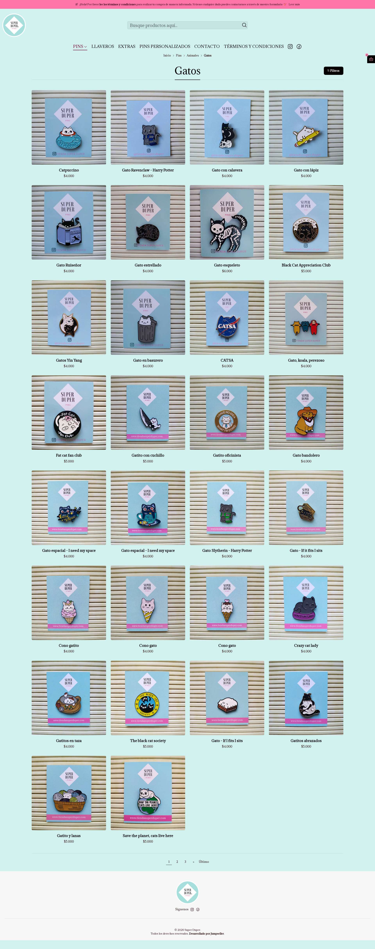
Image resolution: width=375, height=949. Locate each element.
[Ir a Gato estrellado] (148, 222)
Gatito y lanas (69, 835)
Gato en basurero (148, 360)
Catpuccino (69, 170)
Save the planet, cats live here (148, 835)
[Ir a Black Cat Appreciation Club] (306, 222)
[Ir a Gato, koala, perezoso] (306, 317)
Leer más (294, 4)
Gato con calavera (227, 170)
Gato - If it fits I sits (306, 550)
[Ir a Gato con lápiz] (306, 127)
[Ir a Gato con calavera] (227, 127)
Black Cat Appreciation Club (306, 265)
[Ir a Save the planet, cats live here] (148, 793)
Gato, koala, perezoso (306, 360)
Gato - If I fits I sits (227, 740)
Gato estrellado (148, 265)
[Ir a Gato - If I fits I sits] (227, 698)
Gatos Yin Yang (69, 360)
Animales (193, 55)
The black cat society (148, 740)
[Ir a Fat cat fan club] (69, 412)
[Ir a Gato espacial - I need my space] (69, 507)
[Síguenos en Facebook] (299, 46)
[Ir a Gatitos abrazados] (306, 698)
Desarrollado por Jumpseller (206, 933)
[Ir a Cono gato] (148, 602)
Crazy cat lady (306, 645)
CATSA (227, 360)
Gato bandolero (306, 455)
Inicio (167, 55)
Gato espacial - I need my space (69, 550)
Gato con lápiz (306, 170)
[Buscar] (244, 25)
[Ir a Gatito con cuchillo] (148, 412)
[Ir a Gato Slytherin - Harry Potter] (227, 507)
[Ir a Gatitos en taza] (69, 698)
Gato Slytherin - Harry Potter (227, 550)
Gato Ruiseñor (68, 265)
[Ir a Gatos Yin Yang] (69, 317)
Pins (179, 55)
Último (204, 862)
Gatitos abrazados (306, 740)
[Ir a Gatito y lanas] (69, 793)
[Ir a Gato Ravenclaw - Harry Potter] (148, 127)
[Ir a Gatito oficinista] (227, 412)
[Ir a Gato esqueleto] (227, 222)
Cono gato (148, 645)
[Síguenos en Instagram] (290, 46)
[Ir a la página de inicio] (14, 25)
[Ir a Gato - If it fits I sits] (306, 507)
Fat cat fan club (69, 455)
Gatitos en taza (69, 740)
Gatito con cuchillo (148, 455)
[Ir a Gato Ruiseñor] (69, 222)
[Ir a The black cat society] (148, 698)
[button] (333, 71)
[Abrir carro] (371, 59)
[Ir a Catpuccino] (69, 127)
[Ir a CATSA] (227, 317)
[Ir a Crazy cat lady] (306, 602)
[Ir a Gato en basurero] (148, 317)
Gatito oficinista (227, 455)
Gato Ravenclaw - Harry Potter (148, 170)
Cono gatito (69, 645)
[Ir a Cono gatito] (69, 602)
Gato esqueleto (227, 265)
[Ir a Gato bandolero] (306, 412)
